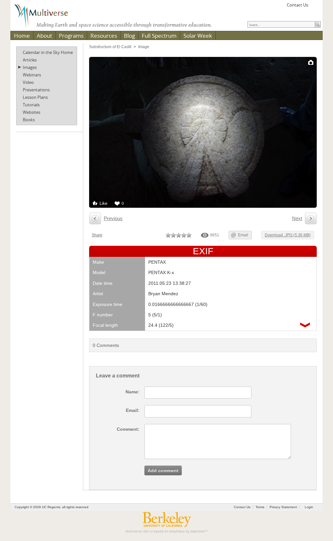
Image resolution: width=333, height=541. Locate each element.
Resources (103, 35)
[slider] (179, 235)
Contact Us (242, 507)
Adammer (197, 531)
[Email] (315, 7)
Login (309, 507)
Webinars (32, 75)
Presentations (36, 90)
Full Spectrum (159, 35)
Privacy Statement (283, 507)
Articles (30, 60)
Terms (260, 507)
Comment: (128, 429)
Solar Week (197, 35)
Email (243, 235)
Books (29, 120)
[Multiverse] (45, 15)
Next (297, 218)
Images (30, 67)
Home (22, 35)
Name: (133, 391)
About (44, 35)
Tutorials (31, 105)
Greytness (177, 531)
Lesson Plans (35, 97)
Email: (133, 410)
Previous (113, 218)
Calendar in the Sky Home (48, 52)
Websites (31, 112)
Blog (129, 35)
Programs (71, 35)
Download (288, 235)
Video (28, 82)
